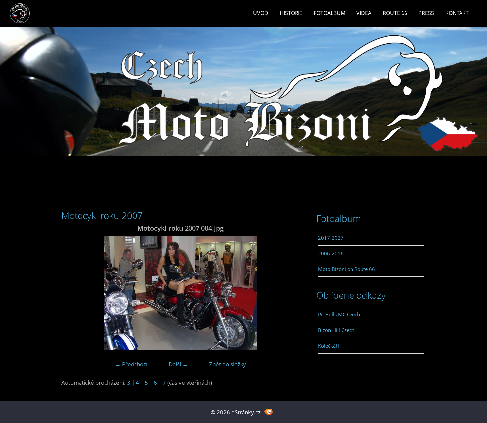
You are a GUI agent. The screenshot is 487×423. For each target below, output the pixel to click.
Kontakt (457, 13)
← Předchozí (131, 364)
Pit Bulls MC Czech (339, 314)
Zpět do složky (227, 364)
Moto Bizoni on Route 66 (346, 269)
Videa (363, 13)
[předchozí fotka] (72, 293)
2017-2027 (331, 237)
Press (426, 13)
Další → (178, 364)
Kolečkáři (328, 345)
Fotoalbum (329, 13)
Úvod (260, 13)
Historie (291, 13)
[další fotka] (289, 293)
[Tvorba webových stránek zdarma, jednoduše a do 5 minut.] (268, 411)
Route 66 (395, 13)
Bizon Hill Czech (336, 330)
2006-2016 (331, 253)
